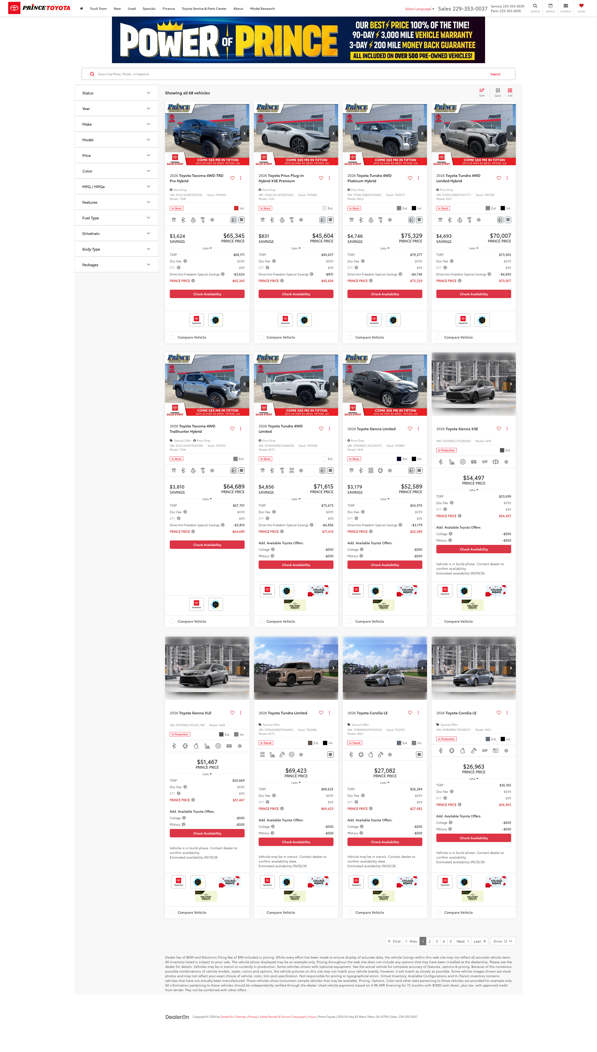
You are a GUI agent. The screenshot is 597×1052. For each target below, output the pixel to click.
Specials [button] (149, 8)
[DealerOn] (177, 1016)
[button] (244, 133)
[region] (207, 269)
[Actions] (240, 178)
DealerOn (227, 1016)
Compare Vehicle (192, 337)
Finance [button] (169, 8)
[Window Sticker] (241, 220)
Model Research (262, 8)
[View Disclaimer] (212, 220)
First (395, 941)
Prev (412, 941)
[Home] (81, 8)
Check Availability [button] (207, 294)
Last (479, 941)
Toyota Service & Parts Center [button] (204, 8)
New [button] (117, 8)
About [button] (238, 8)
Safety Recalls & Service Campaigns (283, 1016)
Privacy (252, 1016)
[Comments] (234, 220)
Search (495, 74)
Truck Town (98, 8)
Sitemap (240, 1016)
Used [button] (132, 8)
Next (462, 941)
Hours (312, 1016)
